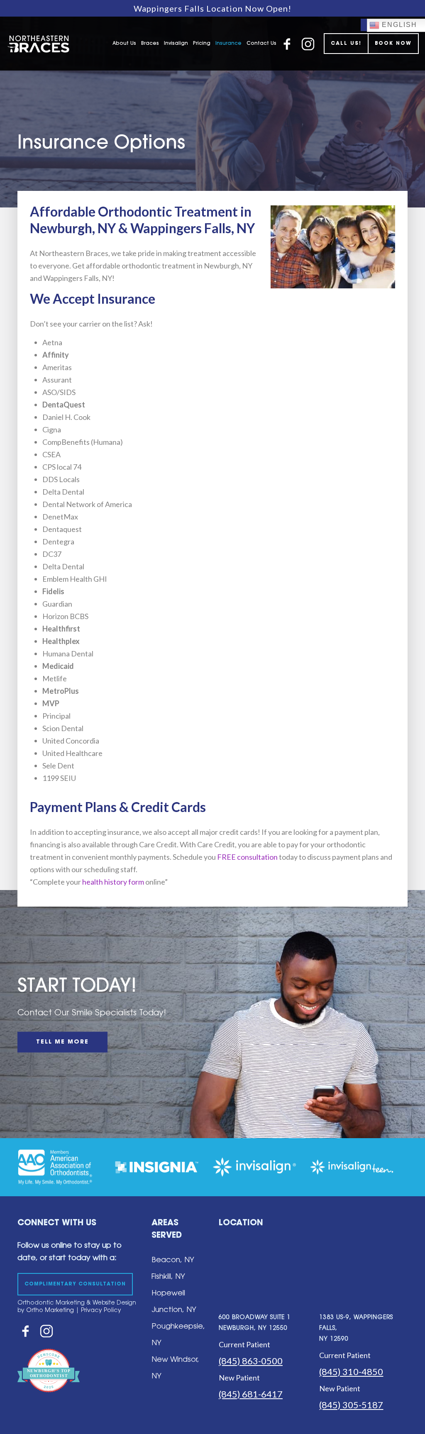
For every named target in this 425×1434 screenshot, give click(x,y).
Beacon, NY (172, 1260)
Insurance (228, 43)
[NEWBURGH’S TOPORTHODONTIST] (48, 1398)
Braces (150, 43)
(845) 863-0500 (251, 1360)
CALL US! (346, 43)
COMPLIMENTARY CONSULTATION (75, 1284)
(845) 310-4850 (351, 1371)
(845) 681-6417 (251, 1394)
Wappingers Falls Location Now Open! (212, 8)
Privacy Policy (101, 1311)
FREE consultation (247, 856)
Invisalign (176, 43)
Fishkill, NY (168, 1277)
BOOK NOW (393, 43)
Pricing (201, 43)
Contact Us (261, 43)
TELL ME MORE (62, 1042)
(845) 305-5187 (351, 1404)
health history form (113, 881)
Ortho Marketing (49, 1311)
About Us (124, 43)
